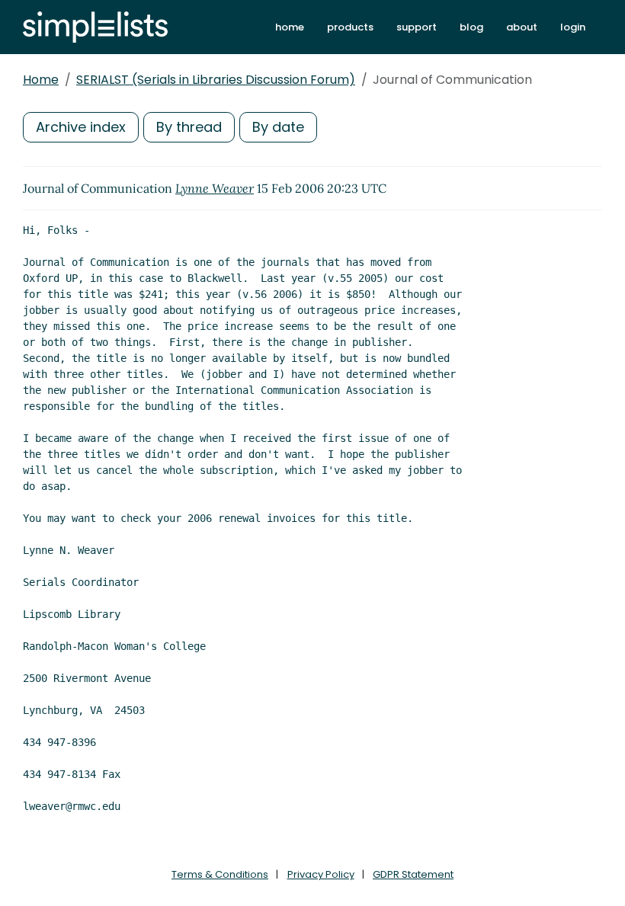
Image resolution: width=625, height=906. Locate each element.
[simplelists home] (95, 27)
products (350, 27)
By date (278, 126)
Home (41, 79)
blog (471, 27)
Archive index (81, 126)
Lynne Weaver (214, 188)
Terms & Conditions (219, 874)
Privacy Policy (320, 874)
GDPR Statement (413, 874)
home (289, 27)
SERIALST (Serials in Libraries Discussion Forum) (215, 79)
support (416, 27)
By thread (189, 126)
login (572, 27)
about (521, 27)
